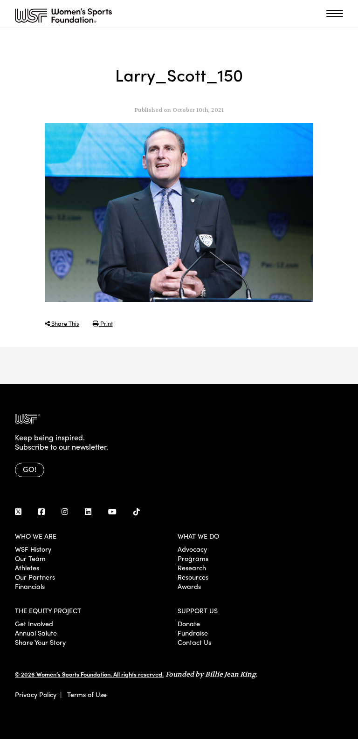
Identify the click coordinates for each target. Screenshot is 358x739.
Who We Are (35, 536)
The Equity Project (48, 610)
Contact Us (194, 642)
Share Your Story (40, 642)
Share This (64, 323)
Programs (193, 558)
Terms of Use (87, 694)
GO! (29, 469)
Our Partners (35, 577)
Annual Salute (36, 632)
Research (192, 567)
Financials (30, 586)
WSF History (33, 549)
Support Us (198, 610)
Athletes (27, 567)
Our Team (30, 558)
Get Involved (34, 623)
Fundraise (193, 632)
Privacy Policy (35, 694)
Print (106, 323)
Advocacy (192, 549)
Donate (189, 623)
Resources (193, 577)
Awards (189, 586)
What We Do (198, 536)
